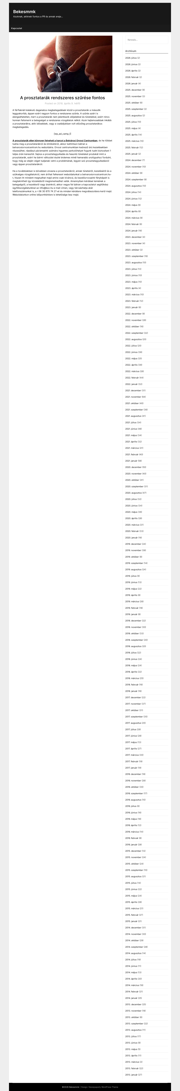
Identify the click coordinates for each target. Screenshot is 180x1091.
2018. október (132, 633)
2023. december (133, 237)
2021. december (133, 390)
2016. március (132, 831)
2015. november (133, 857)
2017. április (131, 748)
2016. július (130, 806)
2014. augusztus (133, 953)
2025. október (132, 102)
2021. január (131, 460)
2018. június (131, 659)
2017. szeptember (134, 716)
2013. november (133, 1010)
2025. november (133, 96)
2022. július (131, 345)
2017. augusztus (133, 723)
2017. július (130, 729)
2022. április (131, 364)
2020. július (131, 499)
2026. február (132, 77)
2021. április (131, 441)
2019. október (132, 556)
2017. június (131, 735)
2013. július (131, 1036)
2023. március (132, 294)
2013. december (133, 1004)
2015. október (132, 863)
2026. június (131, 64)
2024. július (131, 192)
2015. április (131, 902)
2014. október (132, 940)
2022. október (132, 326)
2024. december (133, 160)
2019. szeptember (134, 563)
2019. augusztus (133, 569)
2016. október (132, 787)
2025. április (131, 134)
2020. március (132, 524)
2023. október (132, 249)
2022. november (133, 320)
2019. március (132, 601)
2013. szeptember (134, 1023)
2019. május (131, 588)
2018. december (133, 620)
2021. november (133, 396)
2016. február (131, 838)
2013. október (132, 1017)
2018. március (132, 678)
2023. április (131, 288)
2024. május (131, 205)
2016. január (131, 844)
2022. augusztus (133, 339)
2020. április (131, 518)
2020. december (133, 467)
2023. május (131, 281)
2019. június (131, 582)
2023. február (132, 301)
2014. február (132, 991)
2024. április (131, 211)
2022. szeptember (134, 333)
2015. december (133, 851)
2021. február (131, 454)
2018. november (133, 627)
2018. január (131, 691)
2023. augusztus (133, 262)
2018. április (131, 671)
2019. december (133, 544)
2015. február (132, 915)
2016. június (131, 812)
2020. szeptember (134, 486)
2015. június (131, 889)
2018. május (131, 665)
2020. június (131, 505)
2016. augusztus (133, 799)
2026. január (131, 83)
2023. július (131, 269)
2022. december (133, 313)
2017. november (133, 703)
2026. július (131, 58)
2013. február (132, 1068)
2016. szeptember (134, 793)
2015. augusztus (133, 876)
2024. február (132, 224)
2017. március (132, 755)
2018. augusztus (133, 646)
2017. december (133, 697)
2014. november (133, 934)
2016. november (133, 780)
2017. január (131, 767)
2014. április (131, 978)
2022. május (131, 358)
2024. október (132, 173)
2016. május (131, 819)
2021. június (131, 428)
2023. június (131, 275)
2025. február (132, 147)
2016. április (131, 825)
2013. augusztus (133, 1030)
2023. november (133, 243)
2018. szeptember (134, 640)
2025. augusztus (133, 115)
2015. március (132, 908)
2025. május (131, 128)
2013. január (131, 1074)
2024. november (133, 166)
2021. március (132, 448)
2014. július (131, 959)
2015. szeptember (134, 870)
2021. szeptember (134, 409)
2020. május (131, 512)
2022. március (132, 371)
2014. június (131, 966)
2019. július (131, 576)
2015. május (131, 895)
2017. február (131, 761)
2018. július (131, 652)
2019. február (132, 608)
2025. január (131, 153)
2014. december (133, 927)
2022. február (132, 377)
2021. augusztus (133, 416)
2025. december (133, 90)
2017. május (131, 742)
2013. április (131, 1055)
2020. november (133, 473)
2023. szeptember (134, 256)
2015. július (131, 883)
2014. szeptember (134, 947)
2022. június (131, 352)
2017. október (132, 710)
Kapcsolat (16, 28)
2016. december (133, 774)
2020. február (132, 531)
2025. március (132, 141)
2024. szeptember (134, 179)
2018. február (132, 684)
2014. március (132, 985)
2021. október (132, 403)
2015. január (131, 921)
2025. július (131, 122)
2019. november (133, 550)
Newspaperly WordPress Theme (103, 1087)
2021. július (130, 422)
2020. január (131, 537)
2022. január (131, 384)
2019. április (131, 595)
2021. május (131, 435)
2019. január (131, 614)
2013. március (132, 1062)
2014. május (131, 972)
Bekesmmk (24, 11)
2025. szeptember (134, 109)
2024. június (131, 198)
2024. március (132, 217)
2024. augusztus (133, 185)
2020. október (132, 480)
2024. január (131, 230)
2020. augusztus (133, 492)
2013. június (131, 1042)
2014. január (131, 998)
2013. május (131, 1049)
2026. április (131, 70)
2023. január (131, 307)
